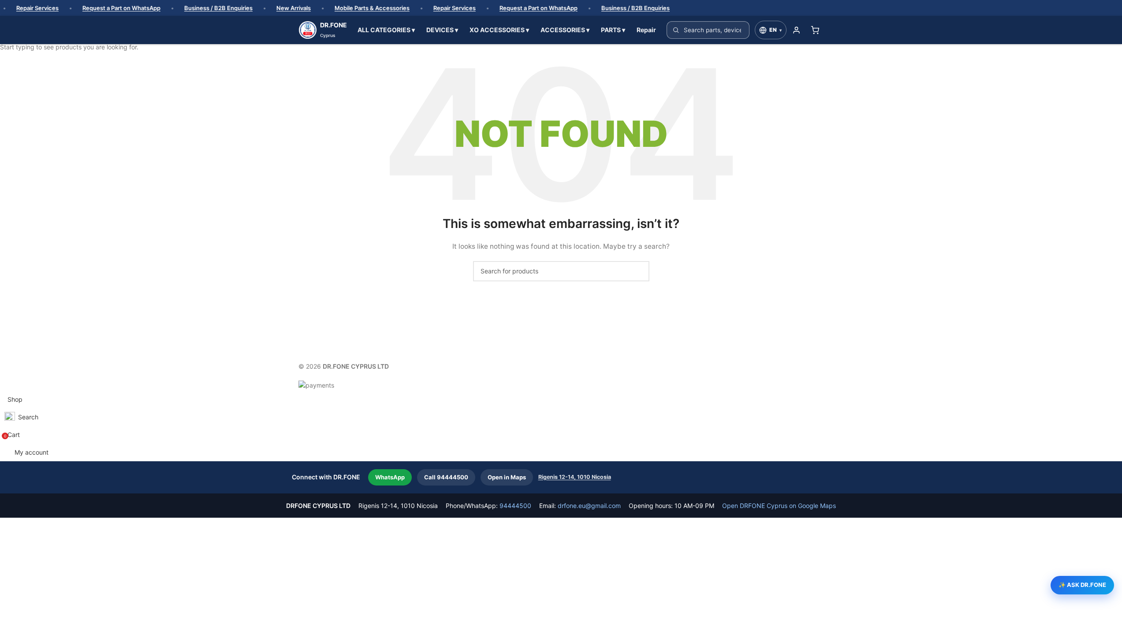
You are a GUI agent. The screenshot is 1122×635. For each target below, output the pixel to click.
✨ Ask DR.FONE (1082, 584)
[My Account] (796, 30)
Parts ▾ (613, 30)
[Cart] (815, 30)
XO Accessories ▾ (499, 30)
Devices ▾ (442, 30)
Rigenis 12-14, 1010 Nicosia (574, 477)
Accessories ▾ (564, 30)
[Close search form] (11, 11)
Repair (646, 30)
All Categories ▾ (386, 30)
